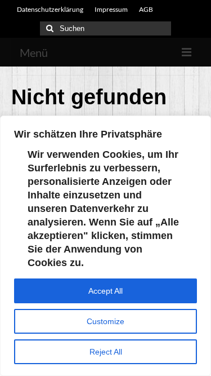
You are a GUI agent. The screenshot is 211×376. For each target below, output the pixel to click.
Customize (105, 321)
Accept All (105, 290)
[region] (105, 246)
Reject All (105, 351)
